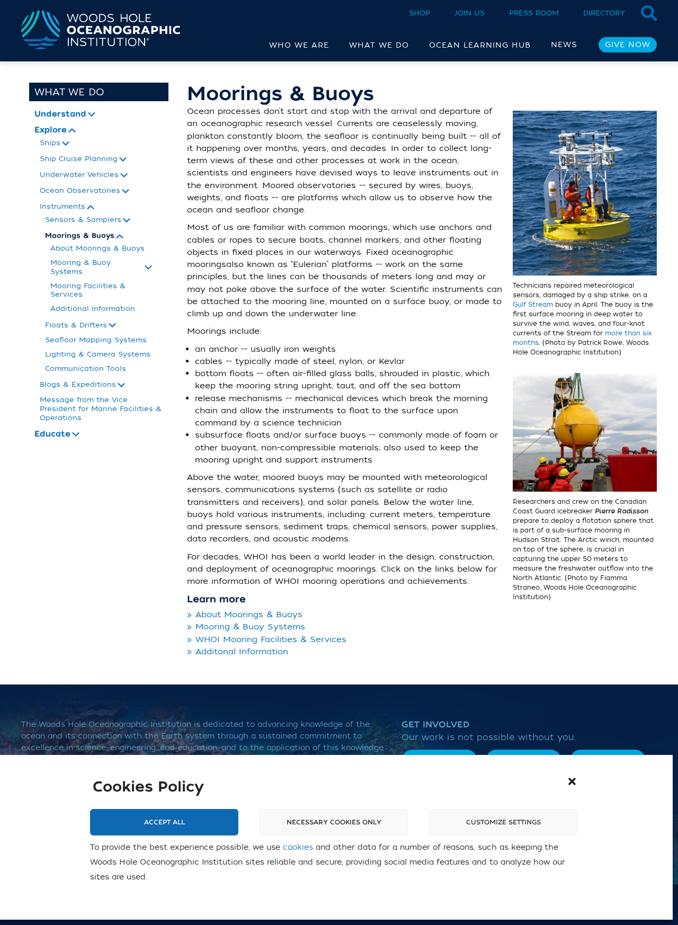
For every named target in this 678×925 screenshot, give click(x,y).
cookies (298, 848)
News (564, 45)
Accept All (164, 822)
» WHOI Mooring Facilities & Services (266, 639)
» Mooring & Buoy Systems (246, 626)
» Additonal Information (237, 651)
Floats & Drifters (76, 325)
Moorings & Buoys (79, 236)
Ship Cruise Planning (79, 159)
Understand (60, 114)
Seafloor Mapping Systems (96, 339)
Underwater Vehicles (79, 175)
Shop (419, 12)
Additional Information (92, 308)
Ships (50, 143)
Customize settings (503, 822)
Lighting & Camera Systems (97, 354)
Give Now (627, 45)
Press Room (534, 12)
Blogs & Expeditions (78, 384)
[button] (572, 781)
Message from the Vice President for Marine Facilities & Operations (101, 408)
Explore (50, 130)
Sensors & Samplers (83, 220)
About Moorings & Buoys (97, 248)
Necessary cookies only (334, 822)
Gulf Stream (533, 304)
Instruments (62, 206)
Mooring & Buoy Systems (80, 267)
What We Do (69, 92)
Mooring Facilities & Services (88, 290)
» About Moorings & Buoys (244, 614)
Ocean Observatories (80, 190)
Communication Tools (85, 368)
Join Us (469, 12)
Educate (52, 434)
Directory (604, 12)
